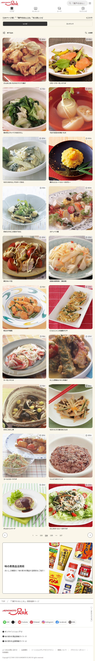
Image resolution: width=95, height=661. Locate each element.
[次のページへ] (90, 535)
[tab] (70, 24)
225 (51, 535)
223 (41, 535)
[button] (77, 3)
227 (61, 535)
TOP (3, 601)
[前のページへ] (4, 535)
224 (46, 535)
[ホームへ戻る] (9, 3)
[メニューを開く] (90, 3)
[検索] (70, 3)
